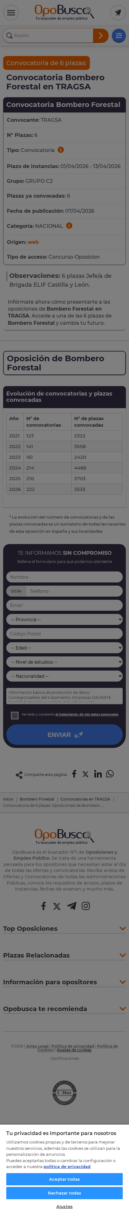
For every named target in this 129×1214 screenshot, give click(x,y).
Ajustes (64, 1206)
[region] (64, 1169)
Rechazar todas (64, 1192)
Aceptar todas (64, 1179)
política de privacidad (67, 1166)
